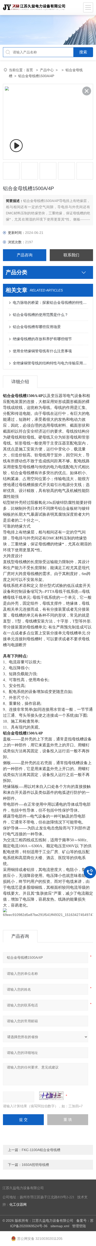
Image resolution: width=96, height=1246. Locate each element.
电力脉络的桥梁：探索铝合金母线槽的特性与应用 (50, 302)
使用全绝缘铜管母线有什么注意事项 (42, 351)
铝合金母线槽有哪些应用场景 (37, 327)
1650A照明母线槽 (35, 1165)
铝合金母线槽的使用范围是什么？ (40, 314)
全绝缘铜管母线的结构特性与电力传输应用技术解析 (50, 363)
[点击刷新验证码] (51, 1095)
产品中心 (47, 70)
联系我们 (71, 255)
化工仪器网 (18, 1204)
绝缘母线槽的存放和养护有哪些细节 (42, 339)
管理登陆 (79, 1226)
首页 (30, 70)
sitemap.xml (59, 1226)
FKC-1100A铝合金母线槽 (41, 1150)
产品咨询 (24, 255)
